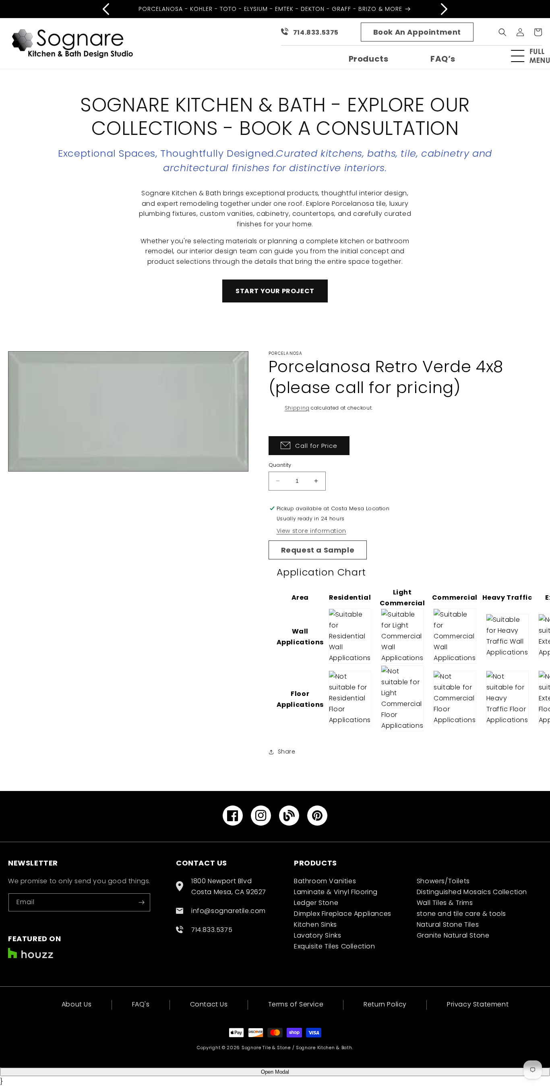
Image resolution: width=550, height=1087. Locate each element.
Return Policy (385, 1004)
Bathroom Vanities (325, 881)
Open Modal (275, 1072)
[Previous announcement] (106, 9)
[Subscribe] (141, 902)
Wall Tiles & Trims (445, 902)
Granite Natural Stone (453, 935)
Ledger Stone (316, 902)
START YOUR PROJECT (275, 291)
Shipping (297, 407)
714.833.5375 (316, 32)
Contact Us (209, 1004)
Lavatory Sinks (317, 935)
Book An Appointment (417, 32)
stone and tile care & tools (461, 913)
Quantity (280, 465)
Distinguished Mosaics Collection (472, 892)
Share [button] (287, 751)
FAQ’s (442, 58)
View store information (311, 531)
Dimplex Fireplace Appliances (342, 913)
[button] (534, 56)
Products (369, 58)
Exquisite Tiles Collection (334, 946)
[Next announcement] (444, 9)
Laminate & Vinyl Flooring (336, 892)
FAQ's (141, 1004)
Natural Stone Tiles (448, 924)
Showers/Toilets (443, 881)
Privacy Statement (478, 1004)
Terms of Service (296, 1004)
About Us (77, 1005)
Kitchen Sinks (315, 924)
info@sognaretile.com (228, 910)
